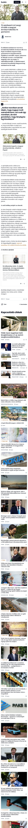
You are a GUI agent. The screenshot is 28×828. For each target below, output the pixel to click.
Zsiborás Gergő (4, 449)
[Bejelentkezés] (22, 2)
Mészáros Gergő (15, 367)
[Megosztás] (24, 42)
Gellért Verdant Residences (7, 404)
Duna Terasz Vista (16, 358)
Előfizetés (17, 2)
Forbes (2, 339)
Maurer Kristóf (15, 376)
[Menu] (25, 2)
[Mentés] (26, 42)
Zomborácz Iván (4, 595)
